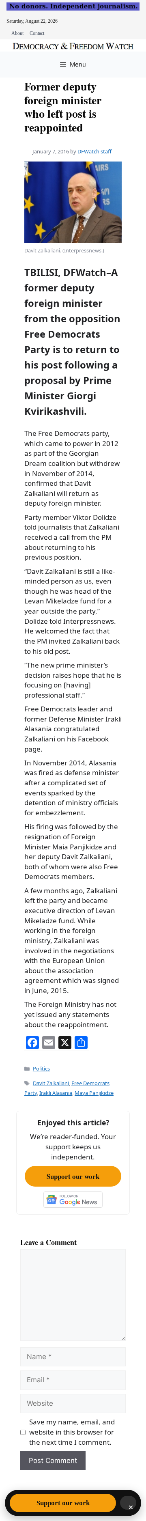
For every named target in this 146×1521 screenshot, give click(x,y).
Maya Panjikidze (94, 1093)
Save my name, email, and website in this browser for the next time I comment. (72, 1431)
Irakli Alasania (55, 1093)
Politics (41, 1068)
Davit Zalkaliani (51, 1083)
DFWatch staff (94, 151)
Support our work (73, 1176)
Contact (37, 33)
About (17, 33)
